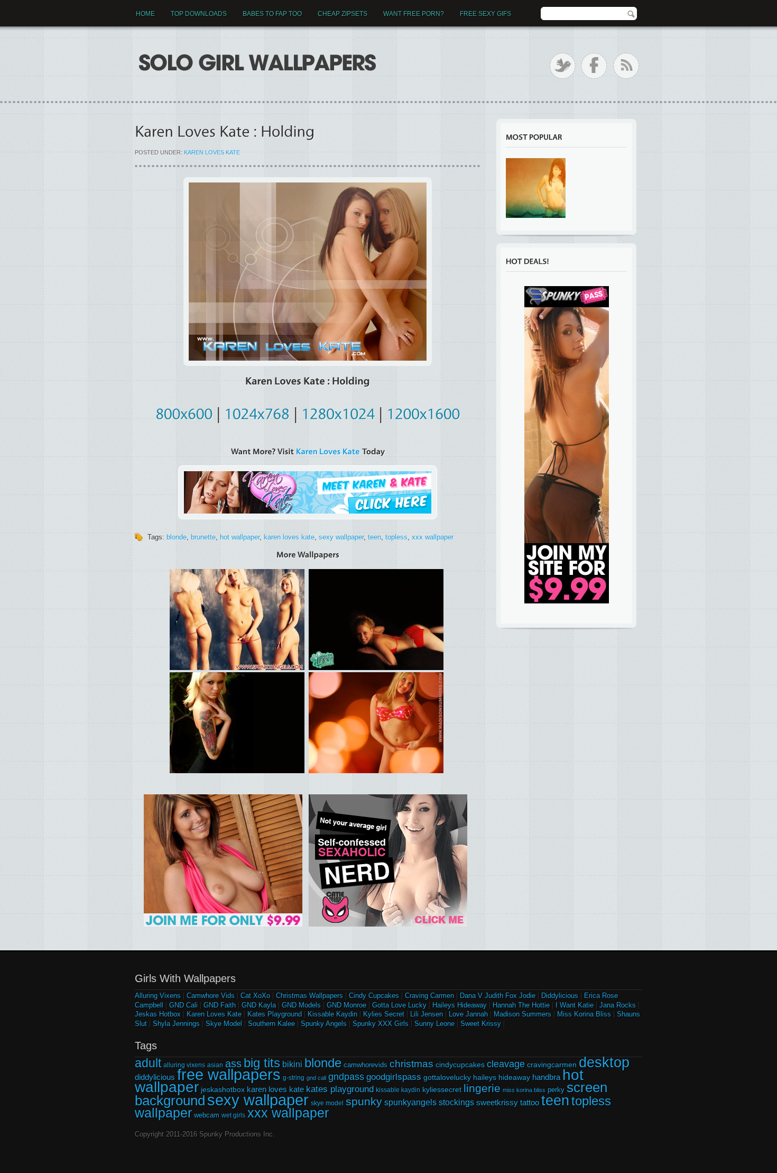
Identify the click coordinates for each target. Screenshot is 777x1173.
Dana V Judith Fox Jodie (497, 996)
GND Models (301, 1005)
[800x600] (183, 412)
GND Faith (220, 1005)
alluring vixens (184, 1065)
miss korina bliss (524, 1090)
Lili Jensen (426, 1014)
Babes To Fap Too (272, 13)
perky (556, 1090)
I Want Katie (575, 1005)
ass (233, 1063)
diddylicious (155, 1077)
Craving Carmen (429, 996)
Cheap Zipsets (342, 13)
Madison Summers (522, 1014)
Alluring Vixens (158, 996)
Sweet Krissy (480, 1024)
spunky (364, 1101)
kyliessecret (441, 1089)
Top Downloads (199, 13)
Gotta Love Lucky (399, 1005)
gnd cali (316, 1078)
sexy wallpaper (341, 537)
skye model (327, 1103)
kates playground (340, 1089)
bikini (292, 1064)
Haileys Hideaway (459, 1005)
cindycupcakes (460, 1064)
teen (374, 537)
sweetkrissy (497, 1102)
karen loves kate (289, 537)
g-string (293, 1078)
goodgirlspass (393, 1076)
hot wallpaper (240, 537)
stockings (456, 1102)
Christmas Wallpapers (309, 996)
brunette (203, 537)
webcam (206, 1115)
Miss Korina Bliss (584, 1014)
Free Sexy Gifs (485, 13)
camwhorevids (365, 1065)
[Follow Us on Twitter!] (563, 66)
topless (396, 537)
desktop (604, 1062)
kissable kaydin (398, 1090)
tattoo (529, 1102)
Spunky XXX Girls (381, 1024)
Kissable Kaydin (332, 1014)
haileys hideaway (501, 1077)
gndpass (346, 1076)
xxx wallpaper (433, 537)
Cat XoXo (255, 996)
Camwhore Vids (211, 996)
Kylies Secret (383, 1014)
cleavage (506, 1063)
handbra (546, 1077)
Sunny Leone (434, 1024)
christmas (411, 1063)
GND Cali (183, 1005)
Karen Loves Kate (212, 152)
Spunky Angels (324, 1024)
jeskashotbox (223, 1089)
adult (148, 1063)
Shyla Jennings (176, 1024)
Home (145, 13)
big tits (262, 1063)
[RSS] (626, 66)
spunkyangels (410, 1102)
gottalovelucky (447, 1077)
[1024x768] (257, 412)
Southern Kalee (271, 1024)
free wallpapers (229, 1074)
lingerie (482, 1088)
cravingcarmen (552, 1064)
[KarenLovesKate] (328, 451)
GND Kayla (259, 1005)
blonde (176, 537)
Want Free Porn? (413, 13)
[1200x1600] (423, 412)
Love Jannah (468, 1014)
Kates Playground (274, 1014)
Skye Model (224, 1024)
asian (215, 1065)
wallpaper (163, 1112)
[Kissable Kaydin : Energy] (536, 188)
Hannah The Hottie (521, 1005)
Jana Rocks (617, 1005)
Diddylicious (559, 996)
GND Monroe (346, 1005)
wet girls (233, 1115)
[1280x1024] (338, 412)
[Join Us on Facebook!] (594, 66)
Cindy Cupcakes (374, 996)
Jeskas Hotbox (158, 1014)
